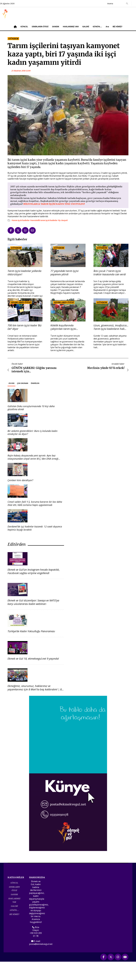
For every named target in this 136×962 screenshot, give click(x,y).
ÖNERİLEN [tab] (35, 383)
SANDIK (55, 26)
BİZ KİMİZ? (117, 26)
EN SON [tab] (11, 383)
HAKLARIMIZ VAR (71, 26)
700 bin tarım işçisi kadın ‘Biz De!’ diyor (25, 327)
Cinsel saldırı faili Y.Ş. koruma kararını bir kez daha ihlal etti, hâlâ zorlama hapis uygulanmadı (35, 503)
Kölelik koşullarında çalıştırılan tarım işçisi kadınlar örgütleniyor (63, 327)
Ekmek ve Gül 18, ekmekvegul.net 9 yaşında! (33, 658)
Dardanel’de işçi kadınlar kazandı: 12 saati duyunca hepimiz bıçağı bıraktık (35, 528)
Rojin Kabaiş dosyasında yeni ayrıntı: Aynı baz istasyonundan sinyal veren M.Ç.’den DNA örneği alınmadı (33, 458)
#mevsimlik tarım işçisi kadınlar (44, 220)
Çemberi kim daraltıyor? (20, 480)
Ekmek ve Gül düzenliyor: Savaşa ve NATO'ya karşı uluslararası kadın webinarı (33, 602)
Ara (107, 26)
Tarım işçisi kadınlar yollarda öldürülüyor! (24, 272)
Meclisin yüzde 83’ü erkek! (105, 368)
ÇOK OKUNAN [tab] (22, 383)
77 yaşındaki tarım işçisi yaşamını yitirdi (64, 272)
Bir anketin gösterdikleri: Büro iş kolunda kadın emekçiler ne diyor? (32, 432)
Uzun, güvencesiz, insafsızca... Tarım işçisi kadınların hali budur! (111, 327)
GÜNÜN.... (97, 26)
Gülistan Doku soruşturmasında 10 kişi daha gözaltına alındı (31, 408)
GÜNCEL (24, 26)
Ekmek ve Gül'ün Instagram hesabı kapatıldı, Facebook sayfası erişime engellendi (34, 571)
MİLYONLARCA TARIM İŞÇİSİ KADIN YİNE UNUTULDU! (54, 204)
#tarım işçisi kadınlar (20, 220)
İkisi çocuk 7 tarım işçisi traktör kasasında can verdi (110, 272)
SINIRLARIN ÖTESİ (40, 26)
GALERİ (85, 26)
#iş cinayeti (63, 220)
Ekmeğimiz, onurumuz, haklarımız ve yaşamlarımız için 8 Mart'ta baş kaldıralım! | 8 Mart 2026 (35, 689)
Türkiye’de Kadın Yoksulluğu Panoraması (31, 631)
